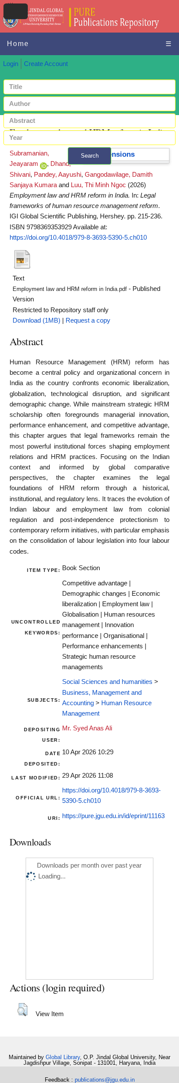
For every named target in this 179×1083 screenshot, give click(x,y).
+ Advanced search (89, 169)
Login (10, 63)
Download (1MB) (36, 320)
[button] (22, 1009)
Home (18, 43)
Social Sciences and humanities (107, 681)
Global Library (63, 1057)
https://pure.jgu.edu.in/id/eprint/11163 (113, 815)
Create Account (46, 63)
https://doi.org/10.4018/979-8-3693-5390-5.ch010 (78, 237)
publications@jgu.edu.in (105, 1079)
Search (90, 155)
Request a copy (88, 320)
